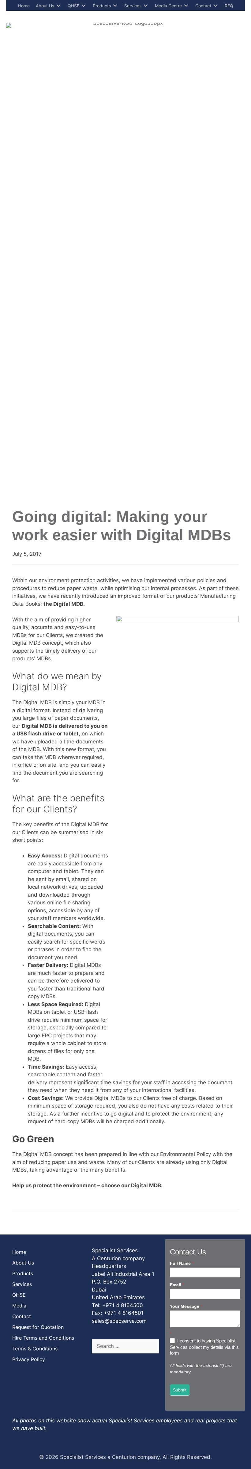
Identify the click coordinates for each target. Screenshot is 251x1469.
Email (177, 1284)
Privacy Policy (28, 1359)
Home (19, 1252)
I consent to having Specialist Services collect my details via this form (204, 1347)
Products (22, 1273)
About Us (23, 1263)
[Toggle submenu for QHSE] (83, 5)
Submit (179, 1389)
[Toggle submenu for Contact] (215, 5)
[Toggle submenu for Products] (115, 5)
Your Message (186, 1306)
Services (22, 1284)
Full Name (181, 1263)
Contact (21, 1316)
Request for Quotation (38, 1327)
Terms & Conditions (35, 1348)
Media (19, 1306)
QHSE (19, 1295)
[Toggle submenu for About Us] (58, 5)
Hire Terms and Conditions (43, 1338)
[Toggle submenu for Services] (145, 5)
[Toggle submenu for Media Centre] (186, 5)
